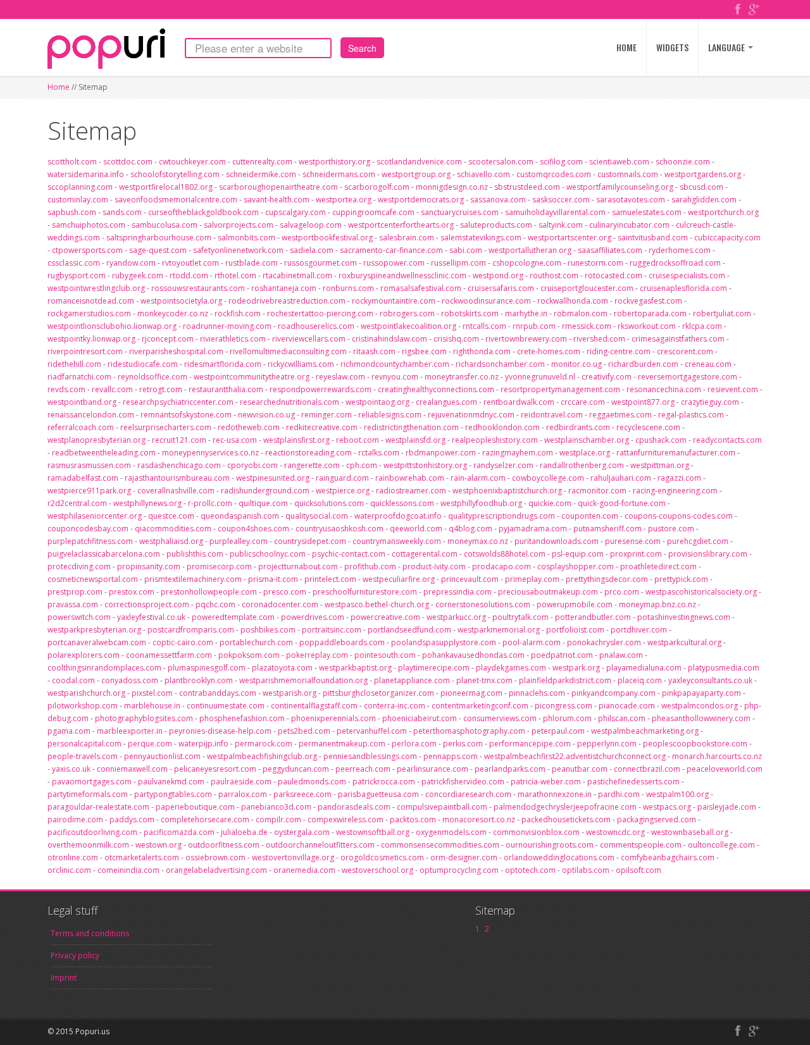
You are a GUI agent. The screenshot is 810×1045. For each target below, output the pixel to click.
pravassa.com (72, 604)
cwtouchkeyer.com (192, 161)
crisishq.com (456, 338)
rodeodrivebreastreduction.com (287, 300)
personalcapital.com (84, 743)
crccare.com (583, 402)
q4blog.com (470, 528)
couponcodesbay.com (87, 528)
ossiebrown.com (215, 857)
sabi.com (465, 250)
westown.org (158, 844)
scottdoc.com (128, 161)
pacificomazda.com (179, 832)
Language (727, 47)
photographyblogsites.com (144, 718)
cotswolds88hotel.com (504, 553)
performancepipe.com (530, 743)
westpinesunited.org (272, 478)
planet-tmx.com (484, 680)
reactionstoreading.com (308, 452)
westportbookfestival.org (327, 237)
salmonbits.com (246, 237)
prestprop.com (75, 591)
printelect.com (330, 579)
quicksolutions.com (329, 503)
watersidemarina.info (85, 174)
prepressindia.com (457, 591)
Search (362, 48)
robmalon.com (581, 313)
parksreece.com (302, 794)
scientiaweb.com (619, 161)
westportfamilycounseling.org (619, 187)
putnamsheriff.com (607, 528)
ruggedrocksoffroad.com (675, 262)
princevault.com (470, 579)
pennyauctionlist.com (162, 756)
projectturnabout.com (298, 566)
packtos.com (413, 819)
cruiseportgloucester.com (586, 288)
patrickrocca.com (383, 781)
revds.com (66, 389)
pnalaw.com (621, 655)
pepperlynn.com (607, 743)
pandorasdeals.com (354, 806)
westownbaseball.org (689, 832)
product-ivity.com (434, 566)
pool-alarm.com (531, 642)
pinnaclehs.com (537, 693)
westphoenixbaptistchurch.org (507, 490)
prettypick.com (681, 579)
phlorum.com (567, 718)
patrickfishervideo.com (462, 781)
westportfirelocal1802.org (166, 187)
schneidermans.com (338, 174)
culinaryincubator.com (629, 225)
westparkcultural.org (684, 642)
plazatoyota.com (282, 667)
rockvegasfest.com (648, 300)
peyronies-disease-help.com (220, 731)
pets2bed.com (304, 731)
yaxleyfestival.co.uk (151, 617)
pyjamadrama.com (533, 528)
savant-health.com (276, 199)
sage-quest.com (158, 250)
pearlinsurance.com (432, 769)
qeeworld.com (416, 528)
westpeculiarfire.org (399, 579)
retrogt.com (160, 389)
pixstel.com (152, 693)
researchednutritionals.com (289, 402)
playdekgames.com (511, 667)
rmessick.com (586, 326)
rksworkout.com (647, 326)
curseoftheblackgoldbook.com (203, 212)
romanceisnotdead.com (90, 300)
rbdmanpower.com (441, 452)
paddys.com (131, 819)
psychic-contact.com (348, 553)
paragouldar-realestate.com (98, 806)
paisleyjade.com (726, 806)
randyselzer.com (503, 465)
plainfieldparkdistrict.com (565, 680)
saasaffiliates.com (610, 250)
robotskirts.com (470, 313)
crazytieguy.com (710, 402)
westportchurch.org (723, 212)
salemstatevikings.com (480, 237)
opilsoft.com (638, 870)
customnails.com (627, 174)
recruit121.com (179, 440)
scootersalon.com (500, 161)
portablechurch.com (256, 642)
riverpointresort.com (85, 351)
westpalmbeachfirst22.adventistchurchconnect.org (575, 756)
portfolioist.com (575, 629)
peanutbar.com (580, 769)
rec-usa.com (235, 440)
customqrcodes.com (553, 174)
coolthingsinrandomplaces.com (104, 667)
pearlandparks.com (510, 769)
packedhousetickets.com (566, 819)
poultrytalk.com (520, 617)
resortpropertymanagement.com (560, 389)
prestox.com (131, 591)
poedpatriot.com (562, 655)
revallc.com (112, 389)
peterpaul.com (558, 731)
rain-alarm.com (478, 478)
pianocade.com (627, 705)
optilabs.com (585, 870)
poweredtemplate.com (233, 617)
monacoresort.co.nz (478, 819)
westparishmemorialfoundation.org (303, 680)
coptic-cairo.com (183, 642)
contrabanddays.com (217, 693)
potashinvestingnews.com (683, 617)
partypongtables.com (173, 794)
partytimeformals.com (87, 794)
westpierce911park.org (89, 490)
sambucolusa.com (164, 225)
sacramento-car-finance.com (391, 250)
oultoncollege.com (721, 844)
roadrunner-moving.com (227, 326)
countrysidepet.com (310, 541)
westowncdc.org (615, 832)
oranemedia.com (304, 870)
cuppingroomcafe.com (373, 212)
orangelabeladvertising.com (216, 870)
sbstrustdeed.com (527, 187)
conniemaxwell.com (132, 769)
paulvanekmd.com (171, 781)
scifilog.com (561, 161)
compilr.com (278, 819)
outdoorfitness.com (223, 844)
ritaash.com (374, 351)
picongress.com (563, 705)
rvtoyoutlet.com (190, 262)
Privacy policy (75, 955)
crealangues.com (446, 402)
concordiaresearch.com (468, 794)
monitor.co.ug (576, 364)
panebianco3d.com (276, 806)
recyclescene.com (648, 427)
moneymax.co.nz (477, 541)
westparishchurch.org (86, 693)
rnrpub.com (534, 326)
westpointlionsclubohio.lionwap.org (112, 326)
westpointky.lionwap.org (91, 338)
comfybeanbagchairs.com (667, 857)
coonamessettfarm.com (169, 655)
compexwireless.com (345, 819)
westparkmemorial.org (499, 629)
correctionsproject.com (146, 604)
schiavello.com (483, 174)
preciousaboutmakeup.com (548, 591)
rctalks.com (378, 452)
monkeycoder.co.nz (172, 313)
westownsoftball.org (372, 832)
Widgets (672, 47)
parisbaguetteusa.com (378, 794)
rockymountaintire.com (393, 300)
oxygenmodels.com (451, 832)
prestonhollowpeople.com (209, 591)
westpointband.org (81, 402)
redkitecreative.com (322, 427)
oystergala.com (302, 832)
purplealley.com (238, 541)
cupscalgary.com (295, 212)
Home (626, 47)
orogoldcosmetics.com (382, 857)
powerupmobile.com (575, 604)
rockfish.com (238, 313)
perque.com (150, 743)
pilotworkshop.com (82, 705)
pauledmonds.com (312, 781)
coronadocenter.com (280, 604)
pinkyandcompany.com (613, 693)
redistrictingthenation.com (411, 427)
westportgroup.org (416, 174)
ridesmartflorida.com (222, 364)
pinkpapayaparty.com (701, 693)
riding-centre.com (619, 351)
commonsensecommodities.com (440, 844)
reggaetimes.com (620, 414)
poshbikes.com (268, 629)
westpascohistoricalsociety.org (701, 591)
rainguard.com (342, 478)
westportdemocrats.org (421, 199)
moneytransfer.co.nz (462, 376)
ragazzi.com (679, 478)
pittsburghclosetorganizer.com (378, 693)
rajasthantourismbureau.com (177, 478)
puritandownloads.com (556, 541)
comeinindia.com (128, 870)
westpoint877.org (643, 402)
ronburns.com (348, 288)
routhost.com (554, 275)
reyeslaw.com (340, 376)
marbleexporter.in (130, 731)
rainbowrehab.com (409, 478)
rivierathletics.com (233, 338)
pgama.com (68, 731)
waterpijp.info (203, 743)
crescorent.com (685, 351)
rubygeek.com (137, 275)
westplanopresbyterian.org (96, 440)
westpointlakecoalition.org (408, 326)
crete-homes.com (548, 351)
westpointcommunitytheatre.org (251, 376)
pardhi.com (619, 794)
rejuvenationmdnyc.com (471, 414)
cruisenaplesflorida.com (683, 288)
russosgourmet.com (320, 262)
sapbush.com (71, 212)
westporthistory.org (334, 161)
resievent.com (732, 389)
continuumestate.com (226, 705)
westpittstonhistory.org (425, 465)
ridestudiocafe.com (143, 364)
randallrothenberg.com (582, 465)
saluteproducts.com (496, 225)
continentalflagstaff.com (314, 705)
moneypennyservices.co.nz (210, 452)
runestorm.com (595, 262)
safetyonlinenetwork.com (238, 250)
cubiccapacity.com (727, 237)
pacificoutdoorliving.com (92, 832)
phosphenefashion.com (242, 718)
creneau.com (708, 364)
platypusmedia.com (723, 667)
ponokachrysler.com (604, 642)
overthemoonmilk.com (88, 844)
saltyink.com (561, 225)
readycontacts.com (727, 440)
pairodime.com (75, 819)
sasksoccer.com (561, 199)
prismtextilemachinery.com (193, 579)
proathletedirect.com (658, 566)
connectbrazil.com (647, 769)
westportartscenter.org (569, 237)
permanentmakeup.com (342, 743)
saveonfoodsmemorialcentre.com (176, 199)
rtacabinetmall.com (297, 275)
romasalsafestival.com (420, 288)
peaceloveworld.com (725, 769)
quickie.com (549, 503)
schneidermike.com (261, 174)
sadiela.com (311, 250)
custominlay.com (77, 199)
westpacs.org (667, 806)
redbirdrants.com (578, 427)
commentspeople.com (641, 844)
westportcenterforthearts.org (401, 225)
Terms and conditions (90, 933)
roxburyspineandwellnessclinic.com (402, 275)
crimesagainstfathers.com (678, 338)
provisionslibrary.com (707, 553)
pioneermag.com (471, 693)
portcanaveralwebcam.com (96, 642)
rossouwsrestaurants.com (198, 288)
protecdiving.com (79, 566)
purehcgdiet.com (697, 541)
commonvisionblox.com (536, 832)
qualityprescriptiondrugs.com (501, 515)
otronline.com (72, 857)
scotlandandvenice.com (419, 161)
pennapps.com (450, 756)
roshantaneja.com (283, 288)
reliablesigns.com (389, 414)
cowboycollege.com (548, 478)
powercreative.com (385, 617)
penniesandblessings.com (370, 756)
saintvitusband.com (653, 237)
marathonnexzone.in (555, 794)
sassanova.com (498, 199)
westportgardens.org (702, 174)
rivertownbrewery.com (526, 338)
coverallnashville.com (176, 490)
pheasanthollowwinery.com (701, 718)
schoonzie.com (683, 161)
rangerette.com (312, 465)
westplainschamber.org (586, 440)
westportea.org (343, 199)
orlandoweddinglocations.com (559, 857)
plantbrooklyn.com (199, 680)
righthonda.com (482, 351)
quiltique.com (263, 503)
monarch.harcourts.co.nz (717, 756)
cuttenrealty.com (262, 161)
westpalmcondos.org (699, 705)
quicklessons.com (402, 503)
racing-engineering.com (675, 490)
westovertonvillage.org (293, 857)
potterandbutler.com (593, 617)
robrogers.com (407, 313)
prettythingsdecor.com (607, 579)
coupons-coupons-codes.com (679, 515)
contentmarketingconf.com (480, 705)
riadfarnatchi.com (79, 376)
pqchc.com (215, 604)
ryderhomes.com (680, 250)
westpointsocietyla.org (181, 300)
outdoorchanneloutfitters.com (320, 844)
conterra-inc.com (394, 705)
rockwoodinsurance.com (486, 300)
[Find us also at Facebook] (738, 10)
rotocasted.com (613, 275)
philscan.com (621, 718)
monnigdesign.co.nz (452, 187)
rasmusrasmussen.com (89, 465)
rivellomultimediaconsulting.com (288, 351)
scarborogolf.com (376, 187)
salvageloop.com (311, 225)
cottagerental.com (425, 553)
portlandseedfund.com (409, 629)
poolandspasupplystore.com (443, 642)
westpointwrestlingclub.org (96, 288)
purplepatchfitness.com (90, 541)
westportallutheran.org (530, 250)
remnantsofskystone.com (186, 414)
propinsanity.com (148, 566)
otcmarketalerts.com (141, 857)
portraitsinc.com (331, 629)
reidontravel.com (552, 414)
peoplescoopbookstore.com (695, 743)
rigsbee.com (424, 351)
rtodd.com (189, 275)
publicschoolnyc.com (268, 553)
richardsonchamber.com (500, 364)
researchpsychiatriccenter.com (178, 402)
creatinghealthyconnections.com (436, 389)
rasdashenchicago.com (179, 465)
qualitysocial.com (316, 515)
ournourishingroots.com (550, 844)
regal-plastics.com (691, 414)
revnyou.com (394, 376)
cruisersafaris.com (501, 288)
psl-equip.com (578, 553)
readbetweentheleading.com (104, 452)
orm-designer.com (463, 857)
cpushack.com (661, 440)
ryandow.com (131, 262)
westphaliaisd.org (171, 541)
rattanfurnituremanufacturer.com (675, 452)
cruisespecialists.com (687, 275)
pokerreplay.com (317, 655)
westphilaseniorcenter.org (94, 515)
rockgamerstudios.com (89, 313)
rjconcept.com (168, 338)
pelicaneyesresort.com (215, 769)
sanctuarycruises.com (460, 212)
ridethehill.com (74, 364)
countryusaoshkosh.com (339, 528)
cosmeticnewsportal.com (92, 579)
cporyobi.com (252, 465)
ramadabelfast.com (82, 478)
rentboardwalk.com (518, 402)
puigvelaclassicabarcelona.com (103, 553)
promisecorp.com (219, 566)
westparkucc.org (456, 617)
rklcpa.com (702, 326)
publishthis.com (194, 553)
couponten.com (589, 515)
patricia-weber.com (546, 781)
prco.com (621, 591)
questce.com (171, 515)
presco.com (284, 591)
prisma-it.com (273, 579)
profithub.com (370, 566)
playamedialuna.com (644, 667)
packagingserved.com (656, 819)
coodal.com (73, 680)
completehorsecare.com (205, 819)
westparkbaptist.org (355, 667)
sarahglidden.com (704, 199)
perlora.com (414, 743)
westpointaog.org (377, 402)
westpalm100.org (677, 794)
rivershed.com (599, 338)
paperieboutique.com (195, 806)
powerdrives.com (312, 617)
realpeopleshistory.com (495, 440)
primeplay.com (532, 579)
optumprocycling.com (459, 870)
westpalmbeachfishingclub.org (262, 756)
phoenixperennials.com (333, 718)
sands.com (122, 212)
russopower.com (394, 262)
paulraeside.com (241, 781)
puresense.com (633, 541)
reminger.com (326, 414)
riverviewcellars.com (309, 338)
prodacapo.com (501, 566)
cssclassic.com (73, 262)
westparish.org (289, 693)
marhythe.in (526, 313)
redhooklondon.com (502, 427)
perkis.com (463, 743)
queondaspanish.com (240, 515)
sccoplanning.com (80, 187)
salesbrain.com (406, 237)
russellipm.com (458, 262)
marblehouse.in (152, 705)
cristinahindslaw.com (389, 338)
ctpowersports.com (87, 250)
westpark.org (576, 667)
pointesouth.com (385, 655)
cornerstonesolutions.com (482, 604)
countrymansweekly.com (396, 541)
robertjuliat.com (722, 313)
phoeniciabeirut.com (419, 718)
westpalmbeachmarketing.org (645, 731)
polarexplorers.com (83, 655)
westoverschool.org (377, 870)
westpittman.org (659, 465)
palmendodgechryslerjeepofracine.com (565, 806)
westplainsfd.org (415, 440)
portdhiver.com (639, 629)
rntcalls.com (484, 326)
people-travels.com (82, 756)
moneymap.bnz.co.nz (657, 604)
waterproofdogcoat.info (398, 515)
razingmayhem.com (517, 452)
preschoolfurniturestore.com (365, 591)
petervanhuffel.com (372, 731)
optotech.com (530, 870)
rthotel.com (235, 275)
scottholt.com (72, 161)
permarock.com (263, 743)
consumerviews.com (500, 718)
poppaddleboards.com (342, 642)
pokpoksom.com (249, 655)
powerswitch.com (79, 617)
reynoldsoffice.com (152, 376)
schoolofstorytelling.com (175, 174)
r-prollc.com (210, 503)
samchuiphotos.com (88, 225)
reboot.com (357, 440)
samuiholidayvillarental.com (555, 212)
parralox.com (242, 794)
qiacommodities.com (173, 528)
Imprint (64, 977)
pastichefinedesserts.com (633, 781)
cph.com (361, 465)
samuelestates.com (647, 212)
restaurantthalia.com (226, 389)
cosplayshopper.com (575, 566)
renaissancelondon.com (90, 414)
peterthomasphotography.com (469, 731)
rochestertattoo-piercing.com (320, 313)
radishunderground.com (265, 490)
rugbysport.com (76, 275)
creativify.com (607, 376)
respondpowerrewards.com (320, 389)
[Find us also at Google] (754, 10)
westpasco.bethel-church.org (377, 604)
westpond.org (498, 275)
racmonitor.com (597, 490)
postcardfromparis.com (190, 629)
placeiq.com (640, 680)
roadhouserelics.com (316, 326)
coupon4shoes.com (253, 528)
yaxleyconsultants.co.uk (710, 680)
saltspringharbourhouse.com (158, 237)
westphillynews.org (147, 503)
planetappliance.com (412, 680)
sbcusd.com (701, 187)
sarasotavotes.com (630, 199)
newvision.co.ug (266, 414)
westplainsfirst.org (296, 440)
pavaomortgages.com (92, 781)
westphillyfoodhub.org (481, 503)
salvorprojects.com (238, 225)
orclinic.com (69, 870)
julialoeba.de (244, 832)
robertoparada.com (650, 313)
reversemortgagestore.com (687, 376)
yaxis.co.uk (71, 769)
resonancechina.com (663, 389)
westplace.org (584, 452)
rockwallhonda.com (572, 300)
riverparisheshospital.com (176, 351)
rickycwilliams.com (301, 364)
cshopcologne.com (526, 262)
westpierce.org (343, 490)
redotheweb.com (249, 427)
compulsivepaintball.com (442, 806)
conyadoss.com (129, 680)
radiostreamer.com (411, 490)
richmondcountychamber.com (394, 364)
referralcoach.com (80, 427)
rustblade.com (251, 262)
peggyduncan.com (296, 769)
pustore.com (671, 528)
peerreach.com (362, 769)
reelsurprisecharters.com (165, 427)
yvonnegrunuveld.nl (540, 376)
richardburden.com (643, 364)
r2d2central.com (77, 503)
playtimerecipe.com (434, 667)
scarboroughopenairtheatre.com (278, 187)
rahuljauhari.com (620, 478)
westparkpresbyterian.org (94, 629)
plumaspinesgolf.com (207, 667)
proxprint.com (636, 553)
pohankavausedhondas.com (473, 655)
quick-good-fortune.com (622, 503)
